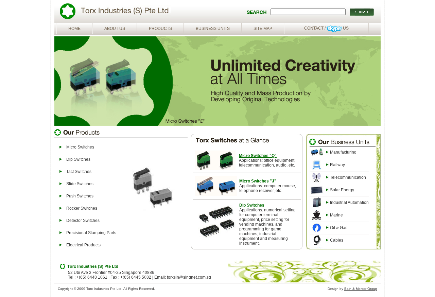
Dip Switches (78, 159)
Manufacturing (343, 152)
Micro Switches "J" (257, 181)
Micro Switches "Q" (258, 155)
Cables (336, 240)
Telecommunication (348, 177)
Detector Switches (83, 220)
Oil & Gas (338, 227)
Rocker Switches (81, 208)
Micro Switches (80, 147)
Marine (336, 215)
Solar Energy (342, 190)
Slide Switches (79, 183)
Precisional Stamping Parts (91, 232)
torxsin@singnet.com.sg (189, 277)
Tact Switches (78, 171)
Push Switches (79, 196)
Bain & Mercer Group (360, 289)
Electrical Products (83, 245)
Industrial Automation (349, 202)
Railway (337, 164)
